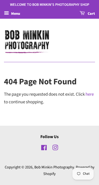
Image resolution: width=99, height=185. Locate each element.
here (90, 94)
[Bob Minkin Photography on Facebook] (44, 149)
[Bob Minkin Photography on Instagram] (55, 149)
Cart (91, 13)
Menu (15, 13)
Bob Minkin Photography (54, 167)
